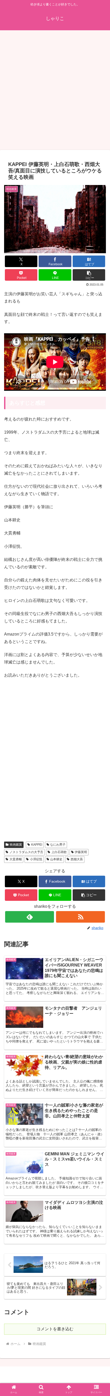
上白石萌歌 (59, 852)
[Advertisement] (55, 91)
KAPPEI (36, 844)
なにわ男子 (57, 844)
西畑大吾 (77, 859)
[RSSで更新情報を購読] (80, 917)
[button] (89, 275)
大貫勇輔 (15, 859)
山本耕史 (56, 859)
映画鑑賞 (16, 844)
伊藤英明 (81, 852)
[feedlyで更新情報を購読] (29, 917)
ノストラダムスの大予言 (26, 852)
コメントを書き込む (55, 1329)
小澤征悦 (36, 859)
